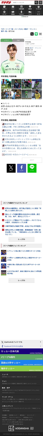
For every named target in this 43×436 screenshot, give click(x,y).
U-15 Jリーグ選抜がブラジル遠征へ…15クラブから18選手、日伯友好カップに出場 (23, 221)
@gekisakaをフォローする (13, 342)
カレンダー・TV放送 (30, 408)
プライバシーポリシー (15, 417)
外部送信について (28, 417)
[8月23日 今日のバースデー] (20, 155)
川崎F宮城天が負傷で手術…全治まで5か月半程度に (23, 226)
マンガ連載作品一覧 (21, 399)
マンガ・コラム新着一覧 (8, 399)
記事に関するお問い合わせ (25, 419)
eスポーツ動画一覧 (19, 401)
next (32, 160)
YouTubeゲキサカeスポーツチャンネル (28, 390)
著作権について (13, 415)
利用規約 (4, 417)
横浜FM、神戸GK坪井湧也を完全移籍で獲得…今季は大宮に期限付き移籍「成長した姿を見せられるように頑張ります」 (22, 133)
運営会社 (22, 415)
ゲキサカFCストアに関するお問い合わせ (12, 424)
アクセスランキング (18, 408)
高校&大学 (19, 376)
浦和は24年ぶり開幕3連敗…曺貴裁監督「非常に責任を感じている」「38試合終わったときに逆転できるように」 (23, 232)
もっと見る (21, 239)
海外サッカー (26, 376)
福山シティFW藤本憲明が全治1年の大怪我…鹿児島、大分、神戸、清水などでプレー (22, 215)
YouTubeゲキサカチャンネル (9, 390)
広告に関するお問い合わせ (9, 419)
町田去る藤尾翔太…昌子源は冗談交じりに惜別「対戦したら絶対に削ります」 (23, 209)
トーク (32, 170)
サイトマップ (30, 415)
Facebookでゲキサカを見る (13, 346)
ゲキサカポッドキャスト (8, 392)
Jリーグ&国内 (11, 376)
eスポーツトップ (32, 399)
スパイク (34, 376)
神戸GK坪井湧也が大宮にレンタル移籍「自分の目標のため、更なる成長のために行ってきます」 (22, 148)
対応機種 (4, 415)
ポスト (11, 170)
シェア (21, 170)
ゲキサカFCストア (7, 408)
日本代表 (4, 376)
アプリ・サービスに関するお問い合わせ (12, 422)
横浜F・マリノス (35, 48)
